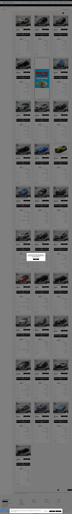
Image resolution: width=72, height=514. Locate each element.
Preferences (46, 511)
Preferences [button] (15, 511)
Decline (52, 511)
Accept (58, 511)
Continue (36, 259)
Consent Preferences (4, 511)
